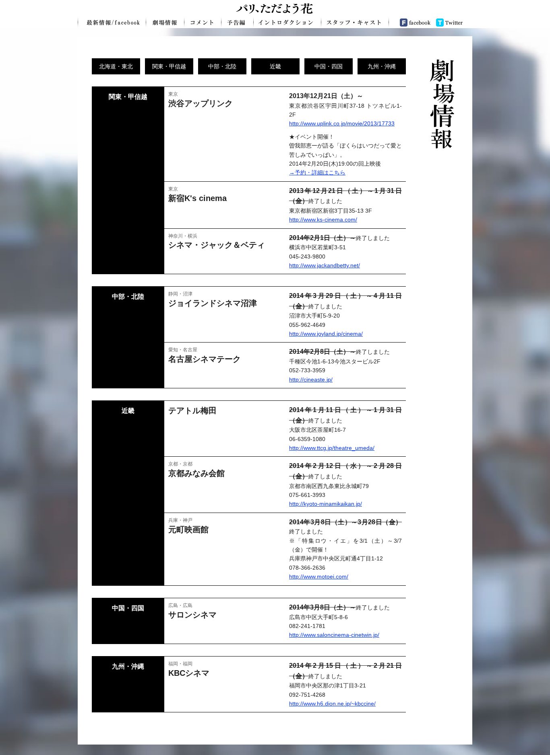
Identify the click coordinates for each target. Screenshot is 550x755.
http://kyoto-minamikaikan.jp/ (325, 504)
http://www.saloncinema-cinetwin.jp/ (334, 635)
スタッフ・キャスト (355, 22)
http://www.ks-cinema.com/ (323, 219)
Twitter (452, 22)
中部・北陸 (222, 66)
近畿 (275, 66)
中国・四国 (328, 66)
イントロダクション (287, 22)
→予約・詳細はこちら (317, 172)
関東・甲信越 (169, 66)
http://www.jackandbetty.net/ (324, 265)
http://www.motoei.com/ (318, 576)
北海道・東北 (116, 66)
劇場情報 (165, 22)
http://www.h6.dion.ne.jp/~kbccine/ (332, 703)
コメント (202, 22)
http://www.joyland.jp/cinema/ (326, 333)
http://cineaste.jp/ (311, 379)
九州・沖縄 (382, 66)
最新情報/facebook (112, 22)
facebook (411, 22)
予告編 (237, 22)
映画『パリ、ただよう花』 (275, 8)
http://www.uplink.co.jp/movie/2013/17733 (342, 123)
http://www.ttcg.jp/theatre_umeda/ (331, 448)
